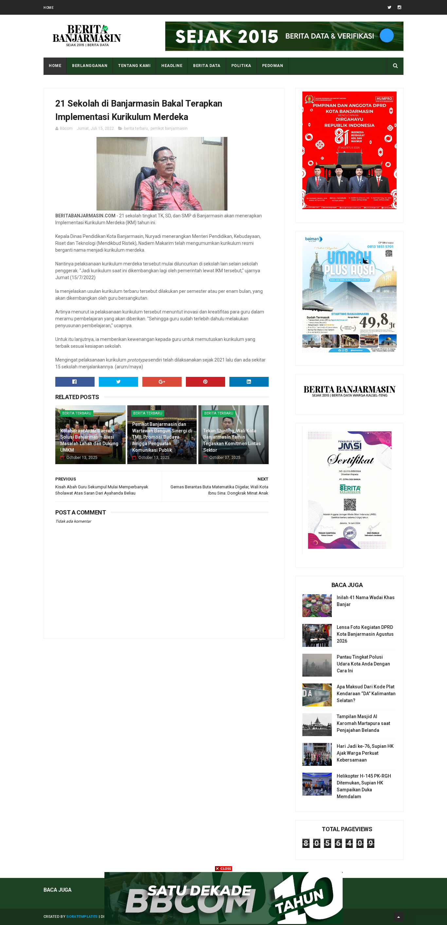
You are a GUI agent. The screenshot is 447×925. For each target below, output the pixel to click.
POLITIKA (241, 65)
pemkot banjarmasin (169, 128)
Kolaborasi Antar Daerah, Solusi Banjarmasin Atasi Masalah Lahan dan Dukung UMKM (89, 440)
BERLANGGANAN (89, 65)
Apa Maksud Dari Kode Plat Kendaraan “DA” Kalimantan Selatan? (366, 693)
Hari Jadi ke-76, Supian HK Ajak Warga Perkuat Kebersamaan (365, 753)
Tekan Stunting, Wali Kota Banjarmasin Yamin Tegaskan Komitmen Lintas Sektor (232, 440)
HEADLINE (171, 65)
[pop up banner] (223, 922)
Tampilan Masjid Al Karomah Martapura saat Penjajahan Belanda (363, 723)
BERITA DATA (207, 65)
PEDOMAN (272, 65)
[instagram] (399, 7)
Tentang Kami (134, 65)
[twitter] (389, 7)
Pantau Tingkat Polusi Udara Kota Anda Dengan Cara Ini (363, 663)
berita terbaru (136, 128)
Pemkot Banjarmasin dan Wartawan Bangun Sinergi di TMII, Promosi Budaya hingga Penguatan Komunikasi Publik (162, 437)
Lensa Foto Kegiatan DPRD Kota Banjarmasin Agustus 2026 (365, 634)
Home (49, 7)
